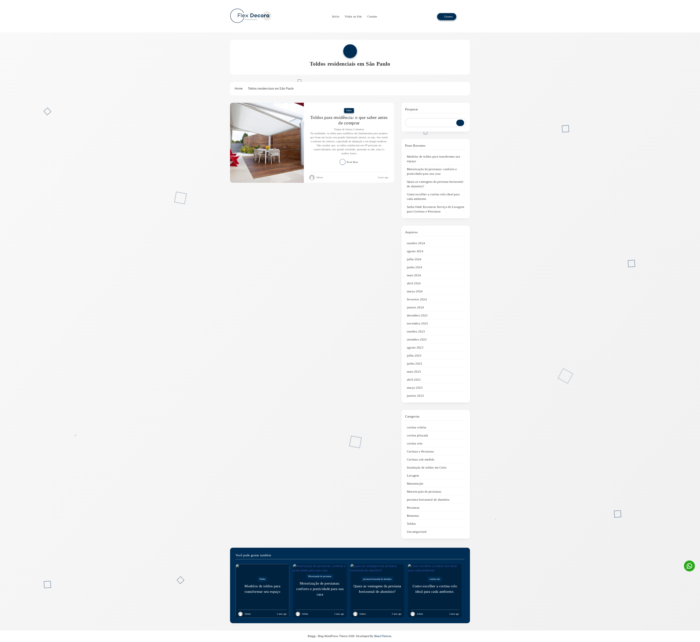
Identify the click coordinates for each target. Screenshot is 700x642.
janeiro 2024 (415, 307)
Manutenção (415, 483)
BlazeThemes (382, 636)
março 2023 (415, 387)
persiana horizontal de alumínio (428, 499)
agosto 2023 (415, 347)
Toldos (349, 110)
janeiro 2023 (415, 395)
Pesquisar (411, 109)
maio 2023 (414, 371)
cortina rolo (415, 443)
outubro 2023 (416, 331)
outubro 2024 (416, 243)
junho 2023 (414, 363)
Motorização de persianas (424, 491)
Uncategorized (417, 531)
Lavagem (413, 475)
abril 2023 (414, 379)
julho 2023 (414, 355)
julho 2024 (414, 259)
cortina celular (417, 427)
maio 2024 (414, 275)
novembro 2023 (417, 323)
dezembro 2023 (417, 315)
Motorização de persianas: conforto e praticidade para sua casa (320, 588)
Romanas (413, 515)
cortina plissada (417, 435)
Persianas (413, 507)
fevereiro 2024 (417, 299)
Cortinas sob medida (420, 459)
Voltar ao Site (353, 16)
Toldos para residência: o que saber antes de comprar (349, 120)
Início (335, 16)
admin (319, 177)
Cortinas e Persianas (420, 451)
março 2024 (415, 291)
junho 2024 (414, 267)
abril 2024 (414, 283)
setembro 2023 (417, 339)
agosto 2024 (415, 251)
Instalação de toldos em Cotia (427, 467)
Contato (372, 16)
